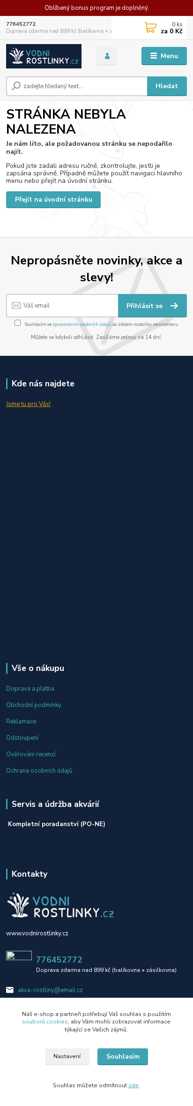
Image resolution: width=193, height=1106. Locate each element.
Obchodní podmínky (33, 705)
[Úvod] (44, 56)
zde (133, 1085)
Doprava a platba (30, 689)
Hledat (167, 86)
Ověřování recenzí (31, 754)
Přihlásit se (145, 305)
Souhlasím (123, 1056)
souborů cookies (45, 1021)
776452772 (21, 24)
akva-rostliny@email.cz (50, 990)
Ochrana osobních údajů (39, 771)
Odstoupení (22, 738)
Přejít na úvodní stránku (53, 199)
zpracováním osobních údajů (81, 324)
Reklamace (21, 721)
